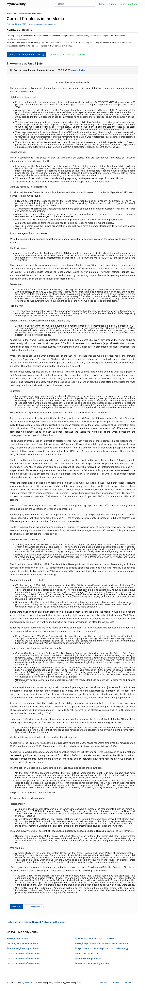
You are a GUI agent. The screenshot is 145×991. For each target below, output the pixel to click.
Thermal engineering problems (23, 948)
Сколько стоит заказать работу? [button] (68, 54)
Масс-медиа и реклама (30, 13)
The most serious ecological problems (95, 938)
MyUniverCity (27, 983)
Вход (102, 4)
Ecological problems (18, 938)
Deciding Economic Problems (22, 943)
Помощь (111, 4)
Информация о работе (36, 922)
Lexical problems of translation (23, 953)
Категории (11, 13)
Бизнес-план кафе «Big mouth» (92, 963)
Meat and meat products (88, 958)
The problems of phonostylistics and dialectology (101, 948)
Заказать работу (128, 4)
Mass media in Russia (86, 953)
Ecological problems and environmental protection (102, 943)
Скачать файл (77, 70)
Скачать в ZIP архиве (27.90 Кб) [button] (26, 54)
